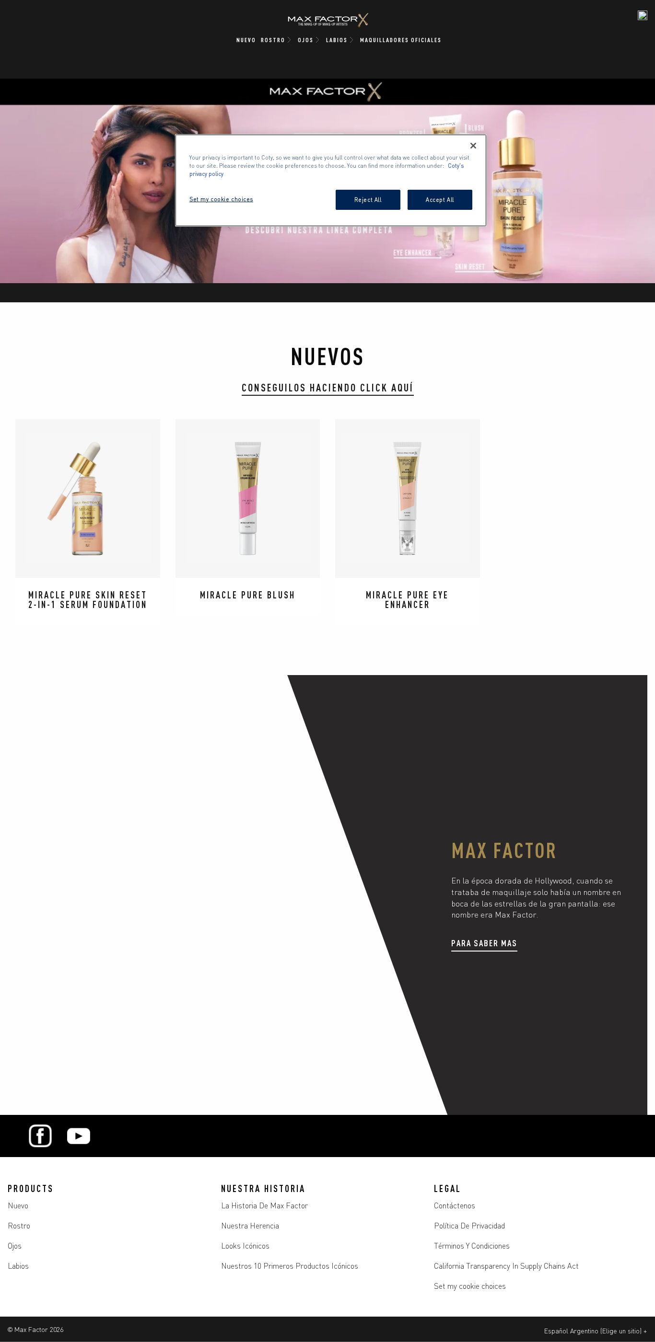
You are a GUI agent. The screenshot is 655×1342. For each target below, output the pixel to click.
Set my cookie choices (470, 1285)
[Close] (473, 145)
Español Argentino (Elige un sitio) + (595, 1330)
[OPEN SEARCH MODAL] (642, 15)
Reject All (368, 199)
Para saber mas (484, 942)
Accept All (440, 199)
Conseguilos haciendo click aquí (328, 387)
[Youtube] (78, 1135)
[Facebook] (40, 1135)
